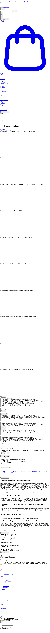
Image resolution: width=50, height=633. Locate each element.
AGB (1, 606)
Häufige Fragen (3, 576)
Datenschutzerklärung (4, 610)
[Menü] (1, 13)
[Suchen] (13, 11)
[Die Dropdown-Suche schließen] (16, 11)
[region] (25, 286)
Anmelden (2, 21)
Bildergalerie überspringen (5, 130)
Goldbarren (5, 598)
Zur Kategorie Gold (4, 83)
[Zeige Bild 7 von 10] (8, 398)
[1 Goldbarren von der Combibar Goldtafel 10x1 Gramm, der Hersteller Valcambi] (16, 263)
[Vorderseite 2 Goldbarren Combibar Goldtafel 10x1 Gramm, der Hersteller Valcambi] (17, 237)
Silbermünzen (5, 599)
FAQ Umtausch (6, 586)
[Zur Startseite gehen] (4, 7)
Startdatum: (2, 554)
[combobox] (6, 11)
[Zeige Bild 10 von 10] (11, 398)
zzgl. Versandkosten (9, 443)
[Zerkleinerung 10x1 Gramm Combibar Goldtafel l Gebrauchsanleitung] (14, 210)
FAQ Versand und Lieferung (8, 584)
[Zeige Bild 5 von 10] (5, 398)
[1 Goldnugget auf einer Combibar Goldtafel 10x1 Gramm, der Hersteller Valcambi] (16, 369)
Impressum (2, 604)
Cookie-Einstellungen (4, 612)
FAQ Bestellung (6, 582)
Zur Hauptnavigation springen (24, 1)
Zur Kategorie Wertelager (5, 93)
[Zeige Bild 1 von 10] (0, 398)
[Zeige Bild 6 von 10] (7, 398)
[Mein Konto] (1, 17)
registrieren (4, 22)
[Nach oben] (1, 622)
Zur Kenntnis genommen (5, 620)
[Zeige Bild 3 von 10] (3, 398)
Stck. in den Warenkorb (6, 467)
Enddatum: (2, 555)
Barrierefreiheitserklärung (8, 574)
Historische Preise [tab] (6, 474)
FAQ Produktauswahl (7, 581)
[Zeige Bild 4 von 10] (4, 398)
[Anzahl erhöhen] (8, 453)
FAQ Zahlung (5, 583)
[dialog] (25, 626)
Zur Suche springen (15, 1)
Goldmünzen (5, 596)
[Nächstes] (4, 397)
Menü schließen (5, 19)
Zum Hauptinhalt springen (5, 1)
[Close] (0, 412)
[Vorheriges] (1, 397)
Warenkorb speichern (4, 628)
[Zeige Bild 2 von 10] (2, 398)
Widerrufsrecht (3, 608)
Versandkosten (3, 589)
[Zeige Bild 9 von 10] (10, 398)
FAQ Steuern (5, 587)
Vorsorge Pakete (6, 600)
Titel (1, 626)
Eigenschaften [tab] (6, 473)
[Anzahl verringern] (2, 453)
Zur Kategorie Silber (4, 88)
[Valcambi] (2, 129)
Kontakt (2, 570)
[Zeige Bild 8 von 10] (9, 398)
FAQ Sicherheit (6, 580)
